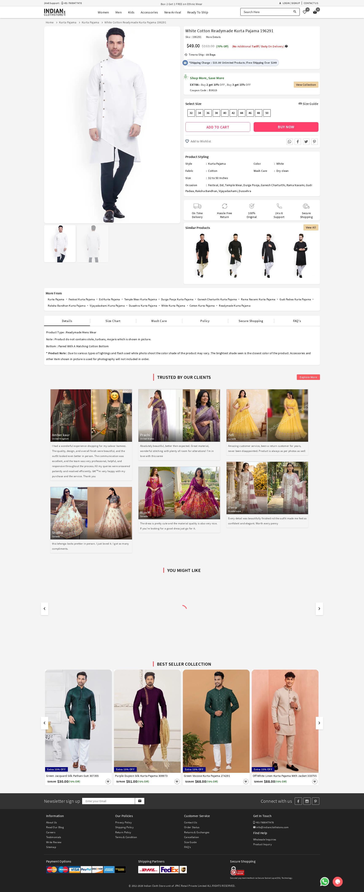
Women (103, 12)
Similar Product (101, 781)
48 (258, 113)
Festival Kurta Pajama (82, 299)
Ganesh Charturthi (273, 185)
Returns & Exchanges (196, 832)
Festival (213, 185)
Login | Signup (291, 3)
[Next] (176, 123)
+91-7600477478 (264, 822)
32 (191, 113)
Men (118, 12)
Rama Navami (295, 185)
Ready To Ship (197, 12)
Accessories (149, 12)
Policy (205, 321)
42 (233, 113)
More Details (213, 37)
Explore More (308, 377)
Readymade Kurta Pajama (234, 305)
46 (250, 113)
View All (311, 227)
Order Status (191, 827)
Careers (50, 832)
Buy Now (286, 126)
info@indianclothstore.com (272, 827)
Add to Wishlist (200, 141)
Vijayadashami (228, 191)
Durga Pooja (251, 185)
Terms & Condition (126, 837)
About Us (51, 822)
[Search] (295, 12)
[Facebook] (298, 801)
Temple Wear (233, 185)
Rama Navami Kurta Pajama (258, 299)
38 (216, 113)
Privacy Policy (123, 822)
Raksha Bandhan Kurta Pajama (67, 305)
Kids (131, 12)
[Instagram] (307, 801)
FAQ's (297, 321)
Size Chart (113, 321)
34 (199, 113)
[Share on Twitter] (306, 142)
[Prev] (47, 123)
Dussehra (245, 191)
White (280, 164)
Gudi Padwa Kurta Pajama (295, 299)
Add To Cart (217, 127)
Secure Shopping (251, 321)
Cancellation (191, 837)
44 (241, 113)
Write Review (54, 842)
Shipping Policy (124, 827)
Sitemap (51, 847)
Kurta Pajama (217, 164)
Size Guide (310, 103)
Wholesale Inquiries (264, 839)
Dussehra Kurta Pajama (143, 305)
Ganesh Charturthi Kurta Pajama (217, 299)
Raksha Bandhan (206, 191)
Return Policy (123, 832)
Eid (222, 185)
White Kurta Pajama (173, 305)
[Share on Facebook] (298, 142)
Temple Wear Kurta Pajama (140, 299)
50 (267, 113)
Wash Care (159, 321)
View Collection (306, 85)
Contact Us (311, 3)
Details (67, 321)
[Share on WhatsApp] (289, 142)
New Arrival (172, 12)
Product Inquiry (262, 844)
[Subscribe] (139, 801)
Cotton (212, 171)
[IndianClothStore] (55, 12)
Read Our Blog (55, 827)
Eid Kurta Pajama (109, 299)
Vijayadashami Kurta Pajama (107, 305)
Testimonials (53, 837)
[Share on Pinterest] (314, 142)
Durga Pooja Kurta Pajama (177, 299)
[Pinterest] (315, 801)
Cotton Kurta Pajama (202, 305)
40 (224, 113)
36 (208, 113)
